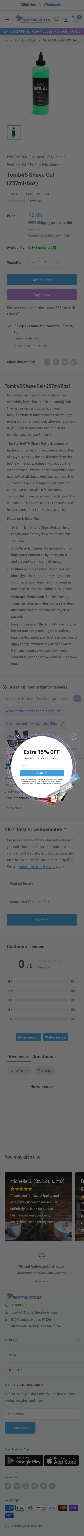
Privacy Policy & (46, 783)
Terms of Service (56, 783)
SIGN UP (42, 773)
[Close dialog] (73, 736)
